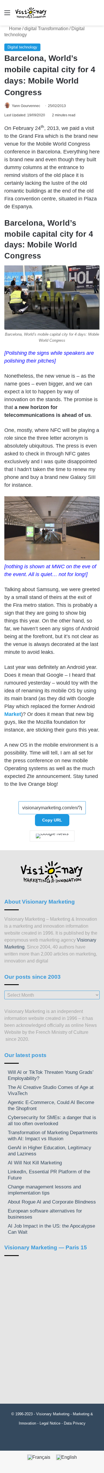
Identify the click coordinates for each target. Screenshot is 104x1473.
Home (14, 28)
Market (12, 714)
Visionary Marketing (52, 1414)
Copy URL (52, 820)
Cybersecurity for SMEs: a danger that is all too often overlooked (52, 1120)
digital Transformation (46, 28)
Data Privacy (75, 1423)
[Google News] (52, 836)
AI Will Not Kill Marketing (35, 1163)
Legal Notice (50, 1423)
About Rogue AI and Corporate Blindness (52, 1202)
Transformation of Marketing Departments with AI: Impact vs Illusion (53, 1135)
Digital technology (22, 47)
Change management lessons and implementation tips (44, 1190)
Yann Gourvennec (26, 106)
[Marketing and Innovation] (31, 12)
